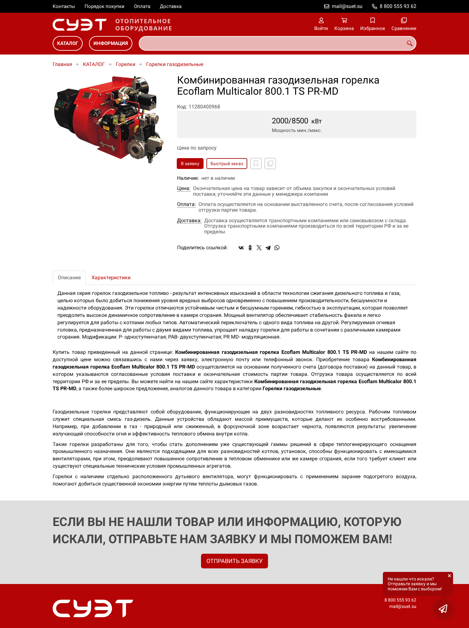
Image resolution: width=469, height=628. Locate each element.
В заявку (190, 163)
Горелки (125, 64)
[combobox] (277, 43)
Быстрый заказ (227, 163)
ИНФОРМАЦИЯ (110, 43)
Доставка (171, 6)
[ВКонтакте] (241, 248)
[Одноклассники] (250, 248)
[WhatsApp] (277, 248)
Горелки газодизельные (174, 64)
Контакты (64, 6)
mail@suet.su (347, 6)
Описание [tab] (69, 277)
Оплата (142, 6)
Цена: (183, 188)
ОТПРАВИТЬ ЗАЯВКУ (234, 561)
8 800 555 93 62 (398, 6)
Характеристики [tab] (111, 277)
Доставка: (189, 220)
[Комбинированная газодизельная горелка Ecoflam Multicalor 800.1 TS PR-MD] (110, 120)
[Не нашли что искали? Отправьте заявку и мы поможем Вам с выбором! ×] (443, 608)
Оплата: (186, 204)
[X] (259, 248)
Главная (62, 64)
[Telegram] (268, 248)
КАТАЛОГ (67, 43)
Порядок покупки (104, 6)
